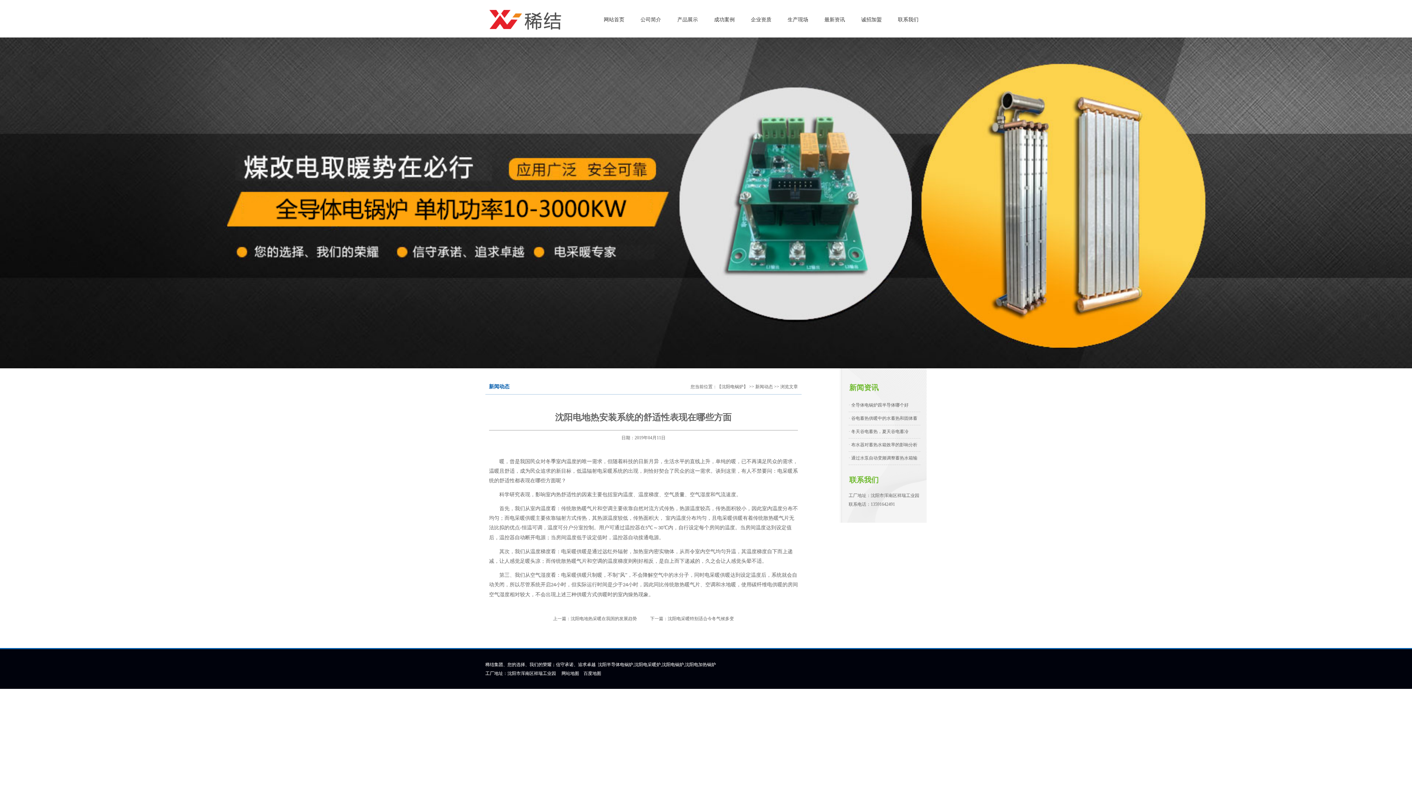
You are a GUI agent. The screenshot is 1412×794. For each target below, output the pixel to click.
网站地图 (570, 673)
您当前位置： (704, 386)
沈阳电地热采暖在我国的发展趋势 (604, 618)
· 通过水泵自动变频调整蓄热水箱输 (883, 458)
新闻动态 (764, 386)
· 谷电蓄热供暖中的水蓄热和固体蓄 (883, 418)
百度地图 (592, 673)
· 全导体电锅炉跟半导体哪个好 (879, 405)
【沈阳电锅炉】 (732, 386)
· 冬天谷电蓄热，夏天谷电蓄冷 (879, 431)
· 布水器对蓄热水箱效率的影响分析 (883, 444)
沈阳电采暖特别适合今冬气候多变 (701, 618)
